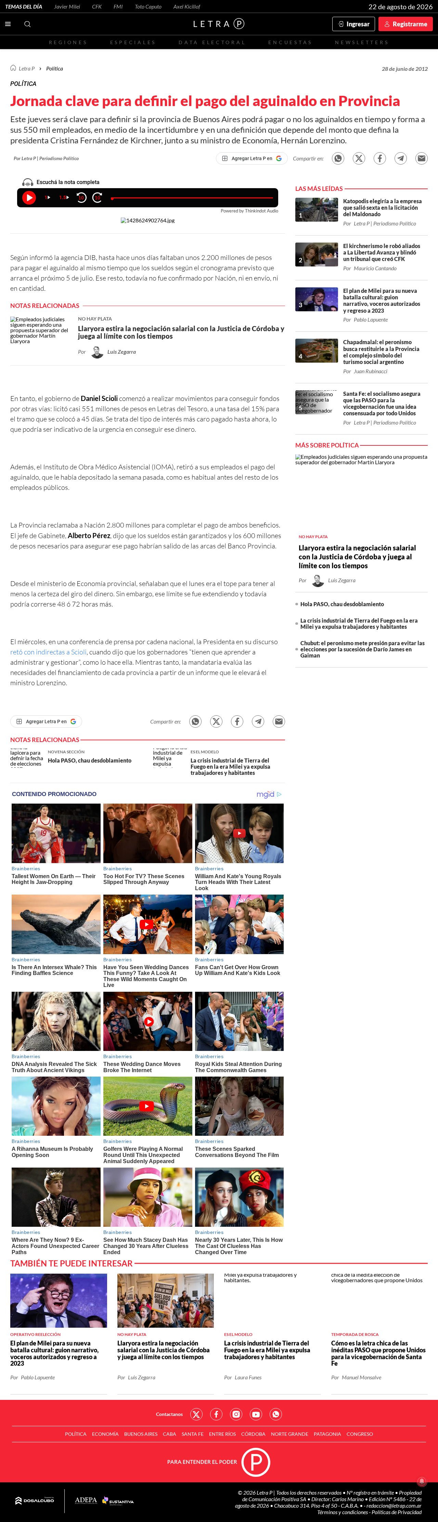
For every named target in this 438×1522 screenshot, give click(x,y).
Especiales (133, 42)
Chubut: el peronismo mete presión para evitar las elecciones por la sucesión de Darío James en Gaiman (362, 649)
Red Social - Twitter (196, 1414)
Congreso (360, 1434)
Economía (105, 1434)
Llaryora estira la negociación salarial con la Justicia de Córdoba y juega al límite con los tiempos (357, 557)
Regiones (68, 42)
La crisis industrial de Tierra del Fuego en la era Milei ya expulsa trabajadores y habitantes (359, 623)
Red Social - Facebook (216, 1414)
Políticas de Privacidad (397, 1512)
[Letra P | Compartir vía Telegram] (401, 158)
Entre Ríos (222, 1434)
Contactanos (169, 1414)
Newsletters (362, 42)
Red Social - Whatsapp (276, 1414)
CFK (97, 6)
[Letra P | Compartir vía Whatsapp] (338, 158)
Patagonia (327, 1434)
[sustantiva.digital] (118, 1501)
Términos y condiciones (343, 1512)
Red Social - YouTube (256, 1414)
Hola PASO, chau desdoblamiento (342, 604)
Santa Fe (193, 1434)
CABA (169, 1434)
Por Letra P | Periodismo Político (46, 158)
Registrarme (410, 24)
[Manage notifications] (421, 1481)
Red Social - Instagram (236, 1414)
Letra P (27, 68)
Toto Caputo (148, 6)
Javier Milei (67, 6)
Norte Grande (289, 1434)
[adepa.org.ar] (86, 1501)
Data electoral (212, 42)
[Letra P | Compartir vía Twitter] (359, 158)
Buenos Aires (140, 1434)
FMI (118, 6)
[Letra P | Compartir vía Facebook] (380, 158)
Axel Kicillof (186, 6)
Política (54, 68)
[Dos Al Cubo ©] (34, 1501)
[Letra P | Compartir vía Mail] (421, 158)
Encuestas (290, 42)
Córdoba (253, 1434)
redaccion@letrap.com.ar (394, 1505)
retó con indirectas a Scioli (48, 652)
